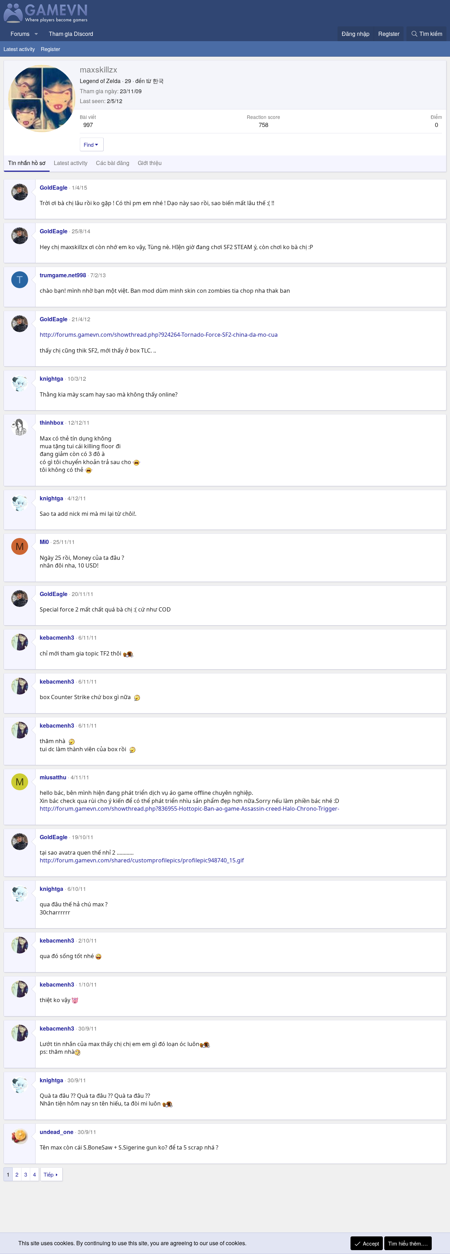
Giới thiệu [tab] (150, 163)
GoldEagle (54, 187)
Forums (20, 34)
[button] (36, 33)
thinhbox (52, 422)
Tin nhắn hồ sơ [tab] (26, 163)
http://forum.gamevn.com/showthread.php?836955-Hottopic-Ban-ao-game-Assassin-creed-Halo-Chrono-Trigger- (189, 808)
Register (50, 48)
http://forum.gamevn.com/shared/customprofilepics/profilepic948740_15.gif (142, 860)
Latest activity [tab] (71, 163)
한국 (158, 81)
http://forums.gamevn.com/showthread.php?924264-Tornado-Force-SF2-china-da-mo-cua (159, 334)
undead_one (56, 1132)
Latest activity (19, 48)
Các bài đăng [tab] (112, 163)
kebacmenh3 (57, 637)
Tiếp (48, 1174)
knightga (51, 378)
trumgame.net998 (63, 275)
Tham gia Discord (71, 34)
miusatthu (53, 777)
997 (88, 124)
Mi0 (44, 542)
